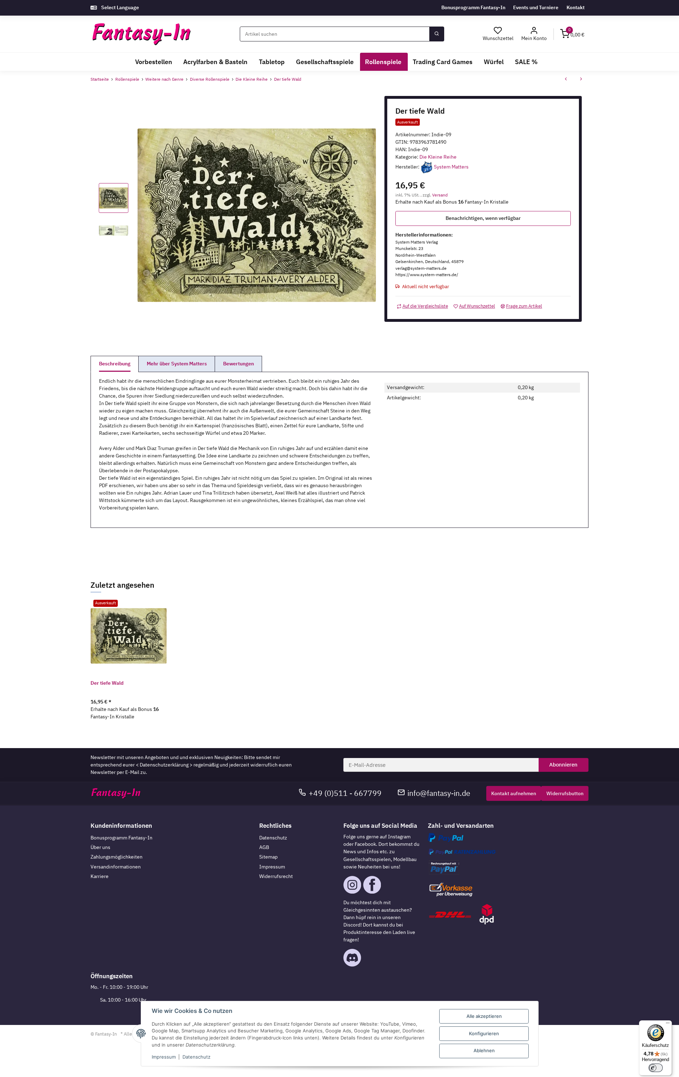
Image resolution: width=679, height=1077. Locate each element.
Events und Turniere (535, 7)
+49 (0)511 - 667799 (345, 793)
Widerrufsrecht (276, 876)
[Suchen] (436, 34)
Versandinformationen (116, 867)
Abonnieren (563, 764)
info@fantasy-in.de (438, 793)
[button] (534, 34)
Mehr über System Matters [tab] (177, 363)
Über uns (100, 847)
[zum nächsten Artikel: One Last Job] (581, 79)
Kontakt (576, 7)
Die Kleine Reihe (438, 157)
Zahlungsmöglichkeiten (117, 857)
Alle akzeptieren (484, 1016)
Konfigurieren (484, 1033)
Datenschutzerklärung (164, 765)
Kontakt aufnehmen (513, 793)
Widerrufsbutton (565, 793)
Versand (440, 195)
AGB (264, 847)
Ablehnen (484, 1050)
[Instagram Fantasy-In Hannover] (352, 884)
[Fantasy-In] (141, 34)
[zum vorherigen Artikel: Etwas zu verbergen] (565, 79)
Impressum (272, 867)
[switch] (656, 1068)
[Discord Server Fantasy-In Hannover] (352, 957)
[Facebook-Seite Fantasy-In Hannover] (372, 884)
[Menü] (667, 1024)
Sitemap (268, 857)
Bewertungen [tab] (238, 363)
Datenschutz (273, 837)
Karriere (100, 876)
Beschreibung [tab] (114, 363)
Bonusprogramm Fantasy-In (473, 7)
